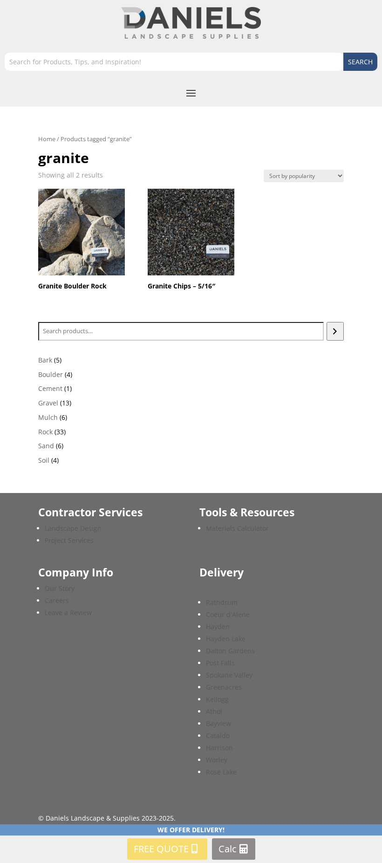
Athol (214, 711)
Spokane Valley (229, 675)
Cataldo (218, 735)
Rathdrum (222, 602)
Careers (57, 600)
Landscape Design (73, 528)
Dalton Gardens (230, 650)
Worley (216, 759)
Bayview (218, 723)
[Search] (335, 331)
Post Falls (220, 662)
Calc (227, 848)
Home (46, 139)
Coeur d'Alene (228, 614)
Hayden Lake (226, 638)
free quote (161, 848)
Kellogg (217, 699)
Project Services (69, 540)
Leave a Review (68, 612)
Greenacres (224, 687)
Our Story (60, 588)
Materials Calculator (237, 528)
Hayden (218, 626)
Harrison (219, 747)
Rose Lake (221, 771)
